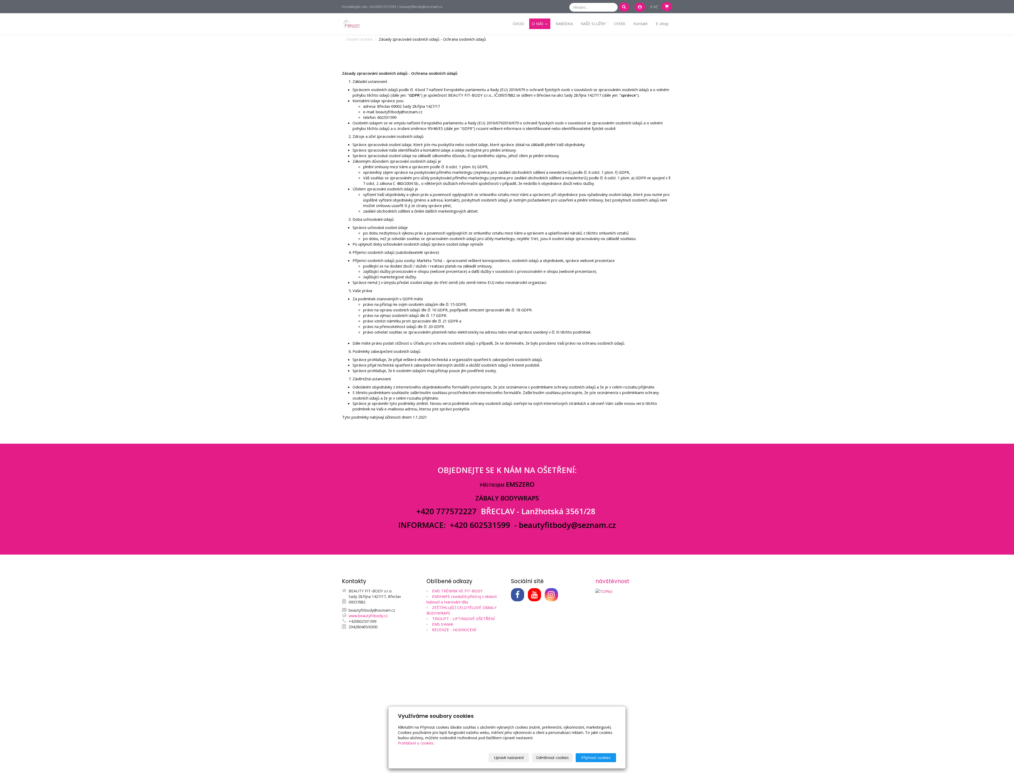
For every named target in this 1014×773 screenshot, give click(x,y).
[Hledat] (624, 7)
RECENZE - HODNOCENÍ (454, 629)
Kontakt (640, 23)
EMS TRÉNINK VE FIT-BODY (457, 590)
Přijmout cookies (596, 757)
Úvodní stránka (359, 39)
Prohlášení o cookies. (416, 743)
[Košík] (666, 6)
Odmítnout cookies (552, 757)
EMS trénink (442, 624)
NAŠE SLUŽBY (593, 23)
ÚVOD (518, 23)
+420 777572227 (447, 511)
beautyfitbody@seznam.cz (567, 525)
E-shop (662, 23)
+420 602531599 (480, 525)
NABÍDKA (564, 23)
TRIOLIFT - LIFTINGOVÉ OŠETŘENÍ (463, 618)
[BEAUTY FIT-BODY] (351, 23)
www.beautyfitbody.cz (368, 615)
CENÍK (620, 23)
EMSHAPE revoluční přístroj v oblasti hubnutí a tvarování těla (461, 599)
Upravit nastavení (509, 757)
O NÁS (538, 23)
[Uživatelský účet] (640, 7)
